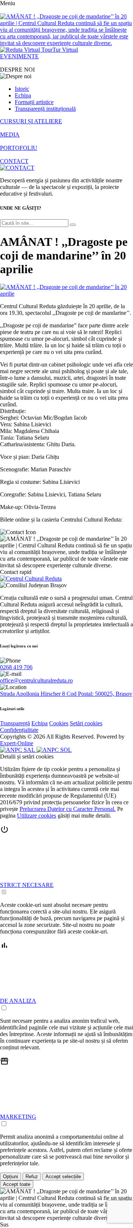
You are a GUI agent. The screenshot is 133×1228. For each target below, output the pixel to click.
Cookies (58, 723)
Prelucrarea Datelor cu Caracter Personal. (68, 809)
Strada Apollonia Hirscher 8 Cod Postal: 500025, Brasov (66, 694)
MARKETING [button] (18, 1117)
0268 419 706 (16, 667)
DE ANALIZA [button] (18, 1001)
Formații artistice (34, 102)
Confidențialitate (19, 730)
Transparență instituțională (45, 109)
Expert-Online (16, 743)
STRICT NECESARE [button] (27, 885)
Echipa (23, 95)
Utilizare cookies (36, 815)
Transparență (15, 723)
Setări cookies (86, 723)
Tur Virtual (65, 50)
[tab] (66, 860)
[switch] (3, 892)
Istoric (22, 89)
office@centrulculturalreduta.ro (36, 680)
